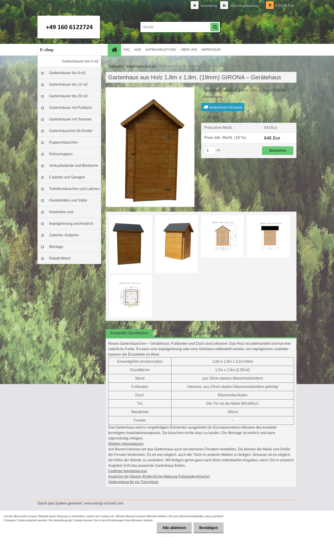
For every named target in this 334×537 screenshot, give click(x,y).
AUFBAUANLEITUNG (160, 49)
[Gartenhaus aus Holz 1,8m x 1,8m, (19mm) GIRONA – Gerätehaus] (150, 89)
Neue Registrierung (243, 5)
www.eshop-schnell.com (103, 503)
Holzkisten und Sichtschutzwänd (63, 214)
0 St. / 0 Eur (284, 5)
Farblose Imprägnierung (127, 471)
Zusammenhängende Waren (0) (219, 333)
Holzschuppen (60, 154)
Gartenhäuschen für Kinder (70, 131)
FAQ (126, 49)
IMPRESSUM (211, 49)
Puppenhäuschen (63, 142)
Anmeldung (209, 5)
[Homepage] (116, 49)
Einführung (116, 66)
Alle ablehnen (174, 528)
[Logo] (68, 27)
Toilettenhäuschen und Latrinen (74, 189)
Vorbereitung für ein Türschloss (133, 482)
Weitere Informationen (126, 444)
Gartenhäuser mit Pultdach (70, 108)
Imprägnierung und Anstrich (71, 223)
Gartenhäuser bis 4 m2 (80, 61)
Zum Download (171, 333)
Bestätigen (208, 528)
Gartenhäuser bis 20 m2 (68, 96)
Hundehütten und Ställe (68, 200)
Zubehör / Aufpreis (64, 235)
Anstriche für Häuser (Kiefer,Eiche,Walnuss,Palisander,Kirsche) (159, 476)
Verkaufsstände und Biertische (73, 165)
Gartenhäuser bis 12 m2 (68, 84)
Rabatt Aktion (60, 258)
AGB (137, 49)
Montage (56, 247)
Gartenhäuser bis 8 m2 (67, 73)
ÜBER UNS (189, 49)
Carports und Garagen (67, 177)
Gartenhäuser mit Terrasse (70, 119)
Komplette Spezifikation (129, 333)
